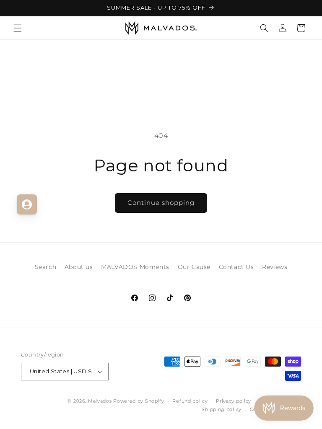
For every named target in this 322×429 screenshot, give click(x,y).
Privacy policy (233, 401)
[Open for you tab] (27, 204)
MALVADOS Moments (135, 267)
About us (79, 267)
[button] (17, 28)
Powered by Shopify (138, 401)
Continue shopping (161, 203)
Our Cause (194, 267)
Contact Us (236, 267)
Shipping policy (222, 409)
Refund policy (190, 401)
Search (46, 267)
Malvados (100, 401)
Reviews (274, 267)
